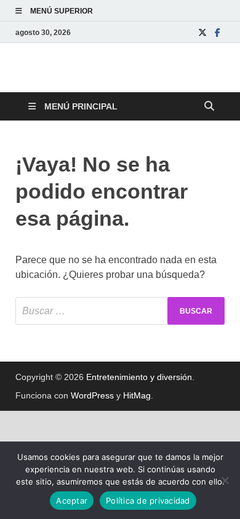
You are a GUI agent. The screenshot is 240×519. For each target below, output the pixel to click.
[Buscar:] (120, 311)
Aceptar (71, 500)
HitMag (137, 395)
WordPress (92, 395)
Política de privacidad (148, 500)
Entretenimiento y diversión (139, 377)
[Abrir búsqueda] (209, 106)
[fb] (217, 32)
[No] (224, 480)
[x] (202, 32)
